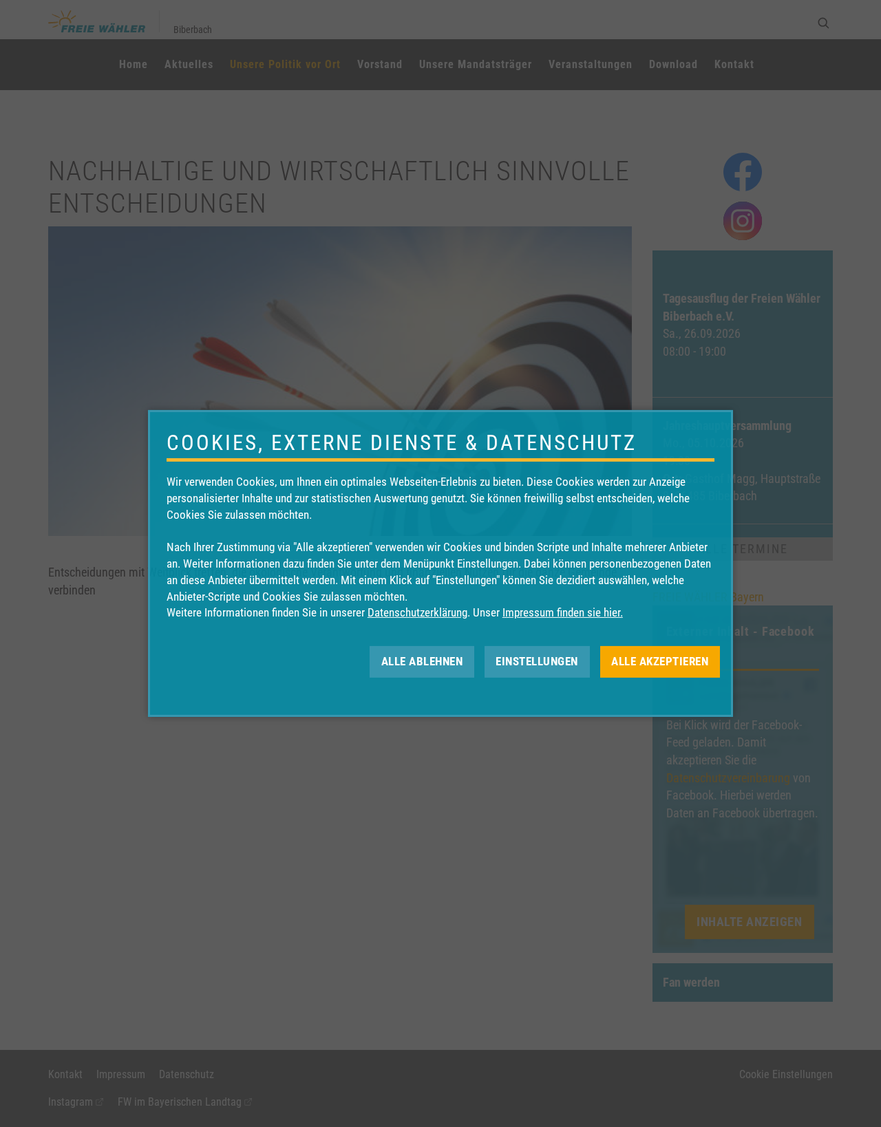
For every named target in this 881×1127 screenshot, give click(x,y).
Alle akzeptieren (659, 661)
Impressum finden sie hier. (562, 612)
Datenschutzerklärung (417, 612)
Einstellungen (537, 661)
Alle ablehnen (422, 661)
